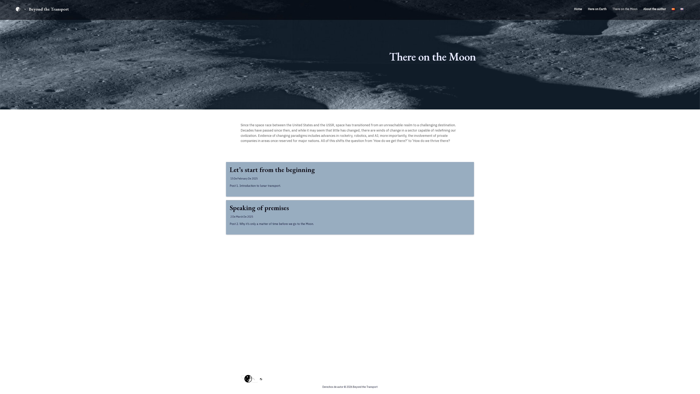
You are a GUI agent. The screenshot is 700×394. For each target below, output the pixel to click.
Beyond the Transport (49, 9)
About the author (654, 8)
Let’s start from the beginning (272, 169)
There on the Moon (624, 8)
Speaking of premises (259, 207)
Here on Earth (597, 8)
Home (578, 8)
